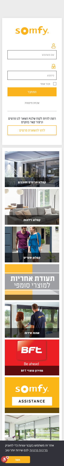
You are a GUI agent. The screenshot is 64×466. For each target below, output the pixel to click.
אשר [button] (17, 459)
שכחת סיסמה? (32, 102)
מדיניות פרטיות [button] (39, 450)
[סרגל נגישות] (5, 459)
